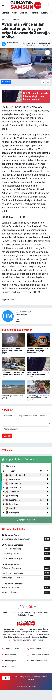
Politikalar (22, 615)
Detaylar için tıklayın (26, 520)
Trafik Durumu (10, 655)
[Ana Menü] (3, 5)
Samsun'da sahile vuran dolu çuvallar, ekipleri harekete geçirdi (13, 351)
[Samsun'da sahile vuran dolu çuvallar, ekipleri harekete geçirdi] (13, 340)
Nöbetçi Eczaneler (12, 649)
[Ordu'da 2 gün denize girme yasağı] (13, 387)
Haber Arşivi (10, 666)
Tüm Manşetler (10, 661)
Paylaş (7, 81)
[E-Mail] (18, 320)
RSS (7, 678)
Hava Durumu (35, 649)
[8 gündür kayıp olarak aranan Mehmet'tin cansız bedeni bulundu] (38, 387)
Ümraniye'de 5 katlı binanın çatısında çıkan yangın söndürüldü (37, 351)
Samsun (5, 13)
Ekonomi (24, 13)
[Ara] (49, 5)
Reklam (31, 615)
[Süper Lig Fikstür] (49, 529)
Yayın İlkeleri (37, 612)
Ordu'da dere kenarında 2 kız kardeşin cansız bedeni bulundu (38, 374)
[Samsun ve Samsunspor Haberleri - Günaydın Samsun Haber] (26, 5)
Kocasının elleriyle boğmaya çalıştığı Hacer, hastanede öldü (13, 374)
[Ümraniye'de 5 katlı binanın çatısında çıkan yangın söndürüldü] (38, 340)
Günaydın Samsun (10, 612)
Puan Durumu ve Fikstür (39, 655)
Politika (34, 13)
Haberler (6, 20)
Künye (20, 612)
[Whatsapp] (35, 607)
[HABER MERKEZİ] (8, 316)
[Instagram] (26, 607)
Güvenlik (17, 20)
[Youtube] (31, 607)
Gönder (7, 436)
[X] (22, 607)
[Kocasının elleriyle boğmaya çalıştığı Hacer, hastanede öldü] (13, 363)
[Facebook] (17, 607)
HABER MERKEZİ (23, 314)
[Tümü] (49, 450)
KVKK (46, 612)
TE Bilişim (32, 686)
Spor (14, 13)
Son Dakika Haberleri (38, 661)
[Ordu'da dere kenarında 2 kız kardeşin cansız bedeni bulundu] (38, 363)
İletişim (28, 612)
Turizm (44, 13)
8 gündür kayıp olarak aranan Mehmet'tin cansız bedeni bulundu (38, 398)
